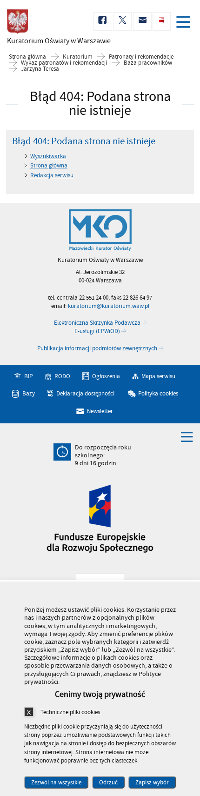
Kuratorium (78, 57)
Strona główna (27, 57)
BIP (28, 376)
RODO (62, 376)
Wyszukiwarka (48, 156)
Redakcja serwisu (51, 175)
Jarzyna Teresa (40, 69)
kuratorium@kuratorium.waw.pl (108, 306)
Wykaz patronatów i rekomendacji (64, 63)
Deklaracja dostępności (85, 393)
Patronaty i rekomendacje (141, 57)
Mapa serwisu (158, 376)
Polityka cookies (158, 393)
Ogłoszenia (106, 376)
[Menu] (185, 22)
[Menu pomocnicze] (187, 436)
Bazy (28, 393)
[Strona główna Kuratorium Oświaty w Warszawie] (100, 230)
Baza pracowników (148, 63)
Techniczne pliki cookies (70, 712)
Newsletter (100, 411)
